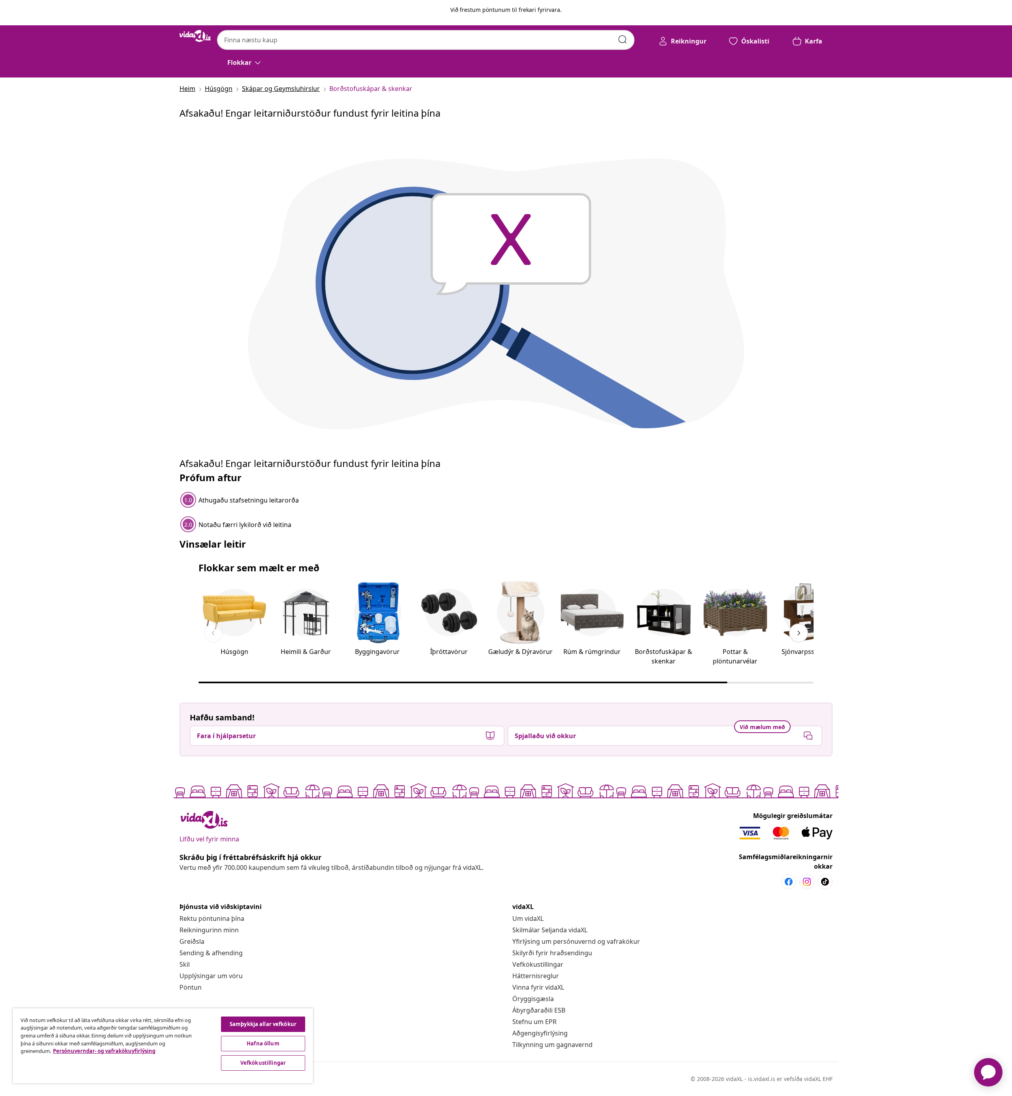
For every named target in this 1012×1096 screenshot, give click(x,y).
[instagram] (807, 882)
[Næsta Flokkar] (798, 633)
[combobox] (425, 40)
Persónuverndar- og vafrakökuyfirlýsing (104, 1050)
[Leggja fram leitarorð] (622, 39)
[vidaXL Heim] (195, 36)
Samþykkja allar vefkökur (263, 1024)
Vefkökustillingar (537, 964)
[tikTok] (825, 882)
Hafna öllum (263, 1043)
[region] (163, 1045)
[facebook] (789, 882)
